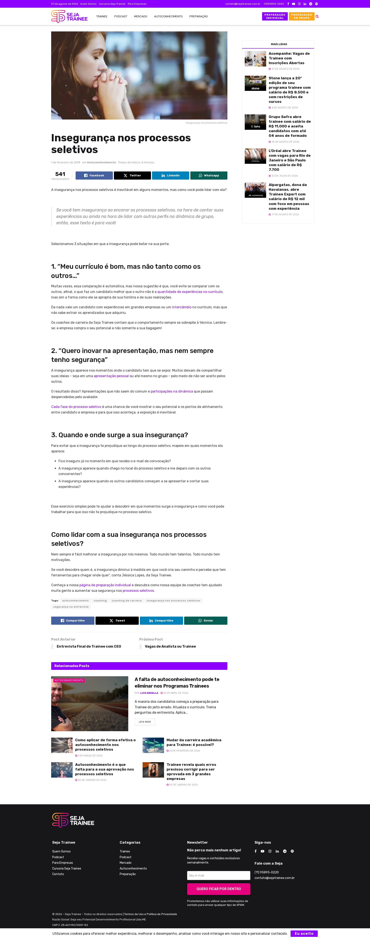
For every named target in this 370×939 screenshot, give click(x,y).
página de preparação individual (105, 585)
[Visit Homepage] (67, 16)
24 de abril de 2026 (175, 693)
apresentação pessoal (111, 376)
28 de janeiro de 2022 (91, 780)
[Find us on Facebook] (288, 4)
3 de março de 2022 (90, 755)
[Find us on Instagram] (299, 4)
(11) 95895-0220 (267, 872)
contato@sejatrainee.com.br (242, 3)
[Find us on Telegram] (310, 4)
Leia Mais (147, 721)
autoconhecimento (75, 600)
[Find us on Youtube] (293, 4)
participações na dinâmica (172, 391)
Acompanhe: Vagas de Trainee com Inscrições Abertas (289, 58)
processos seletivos (138, 591)
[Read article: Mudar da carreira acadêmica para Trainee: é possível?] (153, 745)
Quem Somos (88, 3)
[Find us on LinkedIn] (305, 4)
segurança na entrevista (71, 606)
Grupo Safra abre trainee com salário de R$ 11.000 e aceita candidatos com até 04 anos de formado (290, 126)
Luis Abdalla (149, 693)
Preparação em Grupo (301, 16)
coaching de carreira (127, 600)
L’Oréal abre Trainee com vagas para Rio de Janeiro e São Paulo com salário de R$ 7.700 (290, 160)
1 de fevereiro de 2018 (65, 162)
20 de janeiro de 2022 (183, 784)
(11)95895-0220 (274, 3)
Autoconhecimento (168, 16)
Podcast (120, 16)
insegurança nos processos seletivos (173, 600)
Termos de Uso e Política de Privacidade (150, 914)
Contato (58, 874)
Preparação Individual (274, 16)
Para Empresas (137, 3)
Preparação (198, 16)
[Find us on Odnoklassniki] (316, 4)
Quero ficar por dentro (219, 889)
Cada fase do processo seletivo (76, 407)
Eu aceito (304, 934)
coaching (100, 600)
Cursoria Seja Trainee (112, 3)
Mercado (140, 16)
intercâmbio (181, 307)
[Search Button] (317, 16)
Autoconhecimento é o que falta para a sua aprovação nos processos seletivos (104, 769)
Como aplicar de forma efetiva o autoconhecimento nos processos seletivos (105, 744)
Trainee (101, 16)
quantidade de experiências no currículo (189, 292)
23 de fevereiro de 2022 (184, 750)
